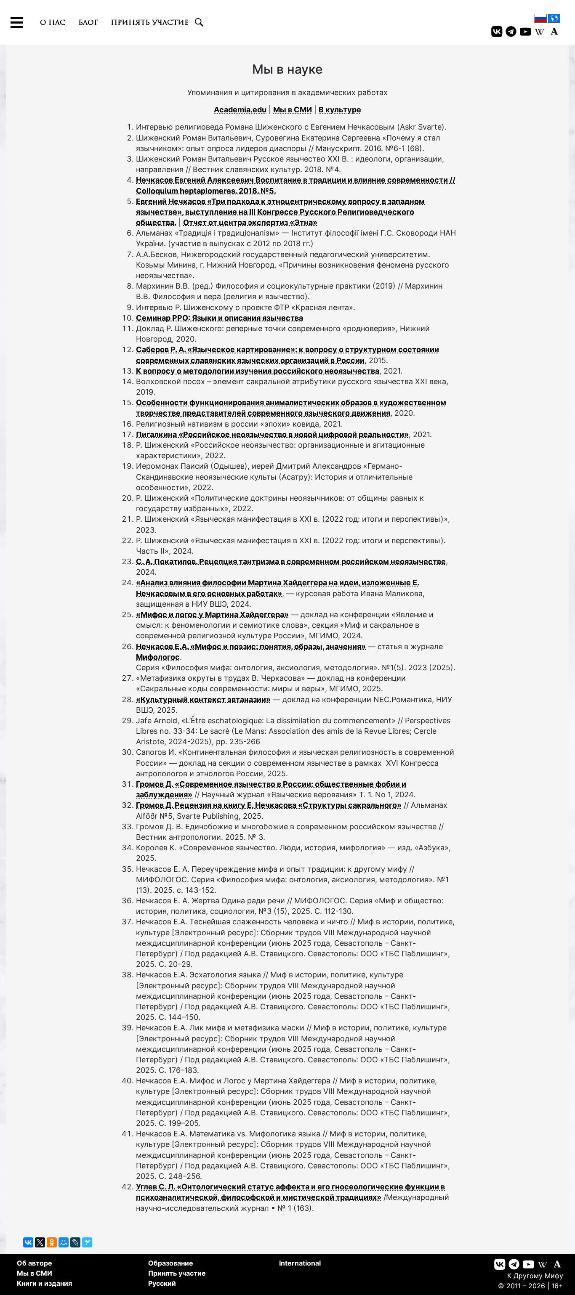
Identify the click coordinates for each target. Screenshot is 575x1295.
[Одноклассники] (52, 1242)
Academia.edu (240, 109)
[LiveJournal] (75, 1242)
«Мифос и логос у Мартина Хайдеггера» (212, 614)
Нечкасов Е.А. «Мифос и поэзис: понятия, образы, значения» (251, 646)
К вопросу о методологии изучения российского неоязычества (257, 370)
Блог (88, 22)
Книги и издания (44, 1283)
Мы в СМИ (292, 109)
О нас (53, 22)
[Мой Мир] (64, 1242)
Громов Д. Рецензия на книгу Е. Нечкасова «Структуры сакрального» (269, 805)
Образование (170, 1263)
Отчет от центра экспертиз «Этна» (250, 222)
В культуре (340, 109)
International (300, 1263)
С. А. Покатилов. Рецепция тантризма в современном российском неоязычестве (291, 561)
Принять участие (150, 22)
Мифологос (158, 657)
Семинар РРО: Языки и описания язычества (219, 317)
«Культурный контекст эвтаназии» (203, 699)
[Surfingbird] (87, 1242)
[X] (40, 1242)
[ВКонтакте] (28, 1242)
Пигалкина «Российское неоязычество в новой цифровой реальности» (272, 434)
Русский (162, 1283)
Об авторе (34, 1263)
